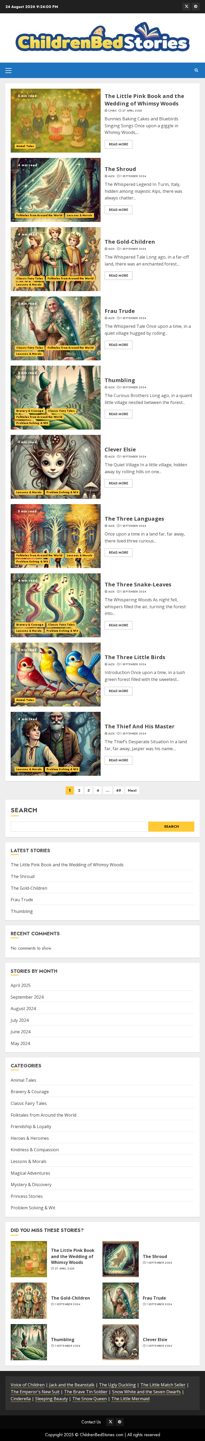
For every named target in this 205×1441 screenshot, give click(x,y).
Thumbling (120, 380)
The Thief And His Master (140, 726)
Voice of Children (28, 1385)
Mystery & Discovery (31, 1184)
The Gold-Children (130, 241)
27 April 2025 (132, 111)
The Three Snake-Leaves (138, 584)
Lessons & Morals (79, 215)
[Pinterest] (196, 7)
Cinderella (21, 1399)
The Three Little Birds (135, 657)
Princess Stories (27, 1196)
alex (111, 176)
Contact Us (91, 1422)
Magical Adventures (30, 1173)
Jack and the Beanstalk (71, 1385)
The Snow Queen (89, 1399)
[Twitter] (186, 7)
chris (112, 111)
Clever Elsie (120, 449)
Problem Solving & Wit (32, 423)
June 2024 (20, 1032)
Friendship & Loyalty (31, 1126)
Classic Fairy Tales (29, 278)
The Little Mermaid (130, 1399)
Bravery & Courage (30, 411)
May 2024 (20, 1043)
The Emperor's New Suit (35, 1392)
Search (24, 810)
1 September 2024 (133, 176)
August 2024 (23, 1008)
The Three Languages (134, 518)
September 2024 (27, 997)
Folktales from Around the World (39, 215)
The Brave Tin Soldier (86, 1392)
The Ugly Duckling (117, 1385)
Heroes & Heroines (30, 1138)
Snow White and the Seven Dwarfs (146, 1392)
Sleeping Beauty (51, 1399)
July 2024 (20, 1020)
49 (118, 790)
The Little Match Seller (163, 1385)
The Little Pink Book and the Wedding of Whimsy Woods (144, 99)
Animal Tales (25, 146)
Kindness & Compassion (35, 1150)
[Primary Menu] (8, 70)
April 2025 (21, 985)
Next (132, 790)
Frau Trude (120, 311)
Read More (118, 144)
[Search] (196, 70)
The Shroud (120, 169)
